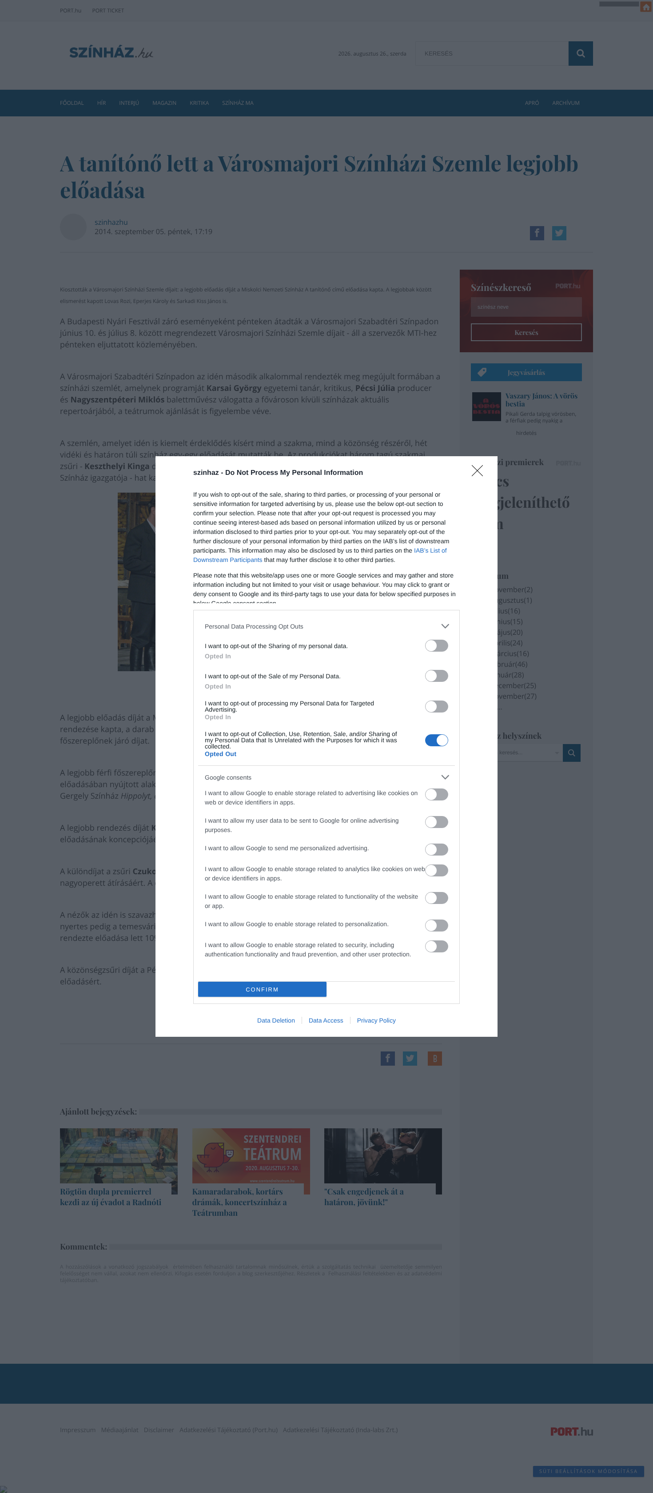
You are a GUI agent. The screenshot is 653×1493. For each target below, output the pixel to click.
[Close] (480, 473)
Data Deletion (276, 1020)
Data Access (326, 1020)
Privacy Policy (376, 1020)
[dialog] (326, 746)
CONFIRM (262, 989)
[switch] (436, 646)
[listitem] (326, 626)
